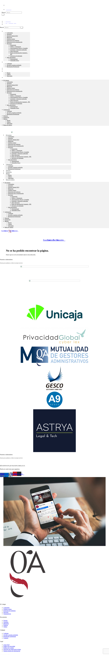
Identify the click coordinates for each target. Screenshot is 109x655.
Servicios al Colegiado (16, 56)
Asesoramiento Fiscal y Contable (19, 48)
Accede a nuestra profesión (14, 65)
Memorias (9, 37)
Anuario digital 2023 (12, 36)
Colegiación (6, 62)
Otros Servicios (14, 51)
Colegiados (10, 32)
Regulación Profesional (13, 66)
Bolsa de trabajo (7, 77)
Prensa (8, 73)
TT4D (1, 654)
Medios (5, 71)
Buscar (3, 12)
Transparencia (14, 59)
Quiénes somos (11, 39)
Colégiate (9, 63)
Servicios (9, 43)
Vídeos (9, 122)
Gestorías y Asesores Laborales (18, 49)
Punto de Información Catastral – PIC (20, 102)
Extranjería (13, 45)
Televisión (9, 123)
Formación (6, 117)
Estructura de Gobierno (13, 40)
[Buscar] (3, 14)
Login (6, 18)
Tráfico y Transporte (15, 46)
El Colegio (6, 31)
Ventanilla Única (14, 60)
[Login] (2, 17)
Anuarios (9, 34)
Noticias (5, 115)
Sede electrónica (11, 57)
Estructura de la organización (14, 42)
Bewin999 (6, 654)
